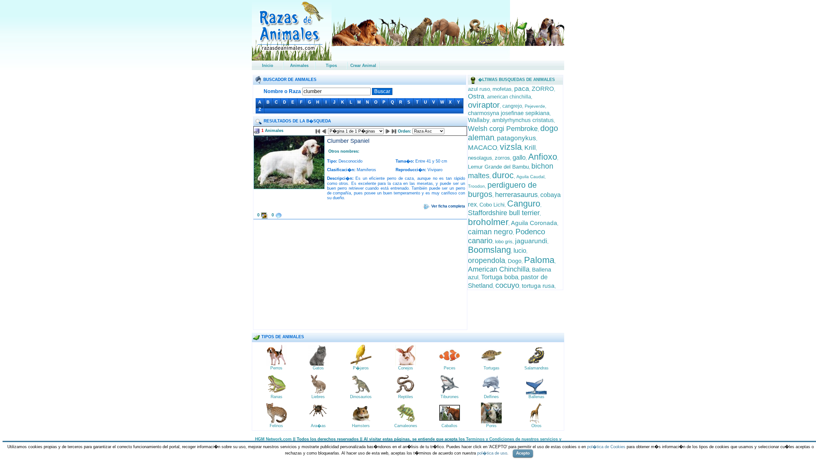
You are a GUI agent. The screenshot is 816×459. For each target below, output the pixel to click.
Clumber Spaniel (348, 141)
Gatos (318, 368)
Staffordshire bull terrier (504, 213)
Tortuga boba (499, 276)
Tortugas (491, 368)
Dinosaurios (361, 396)
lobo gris (504, 241)
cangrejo (512, 106)
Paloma (539, 260)
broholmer (488, 222)
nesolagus (480, 158)
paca (521, 88)
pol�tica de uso (492, 453)
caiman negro (490, 232)
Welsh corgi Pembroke (503, 129)
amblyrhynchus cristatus (523, 120)
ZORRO (543, 88)
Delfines (491, 396)
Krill (530, 147)
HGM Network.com (273, 439)
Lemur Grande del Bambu (498, 167)
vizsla (511, 147)
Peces (449, 368)
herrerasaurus (516, 195)
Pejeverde (535, 106)
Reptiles (405, 396)
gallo (519, 157)
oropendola (486, 260)
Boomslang (489, 250)
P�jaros (361, 368)
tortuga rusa (538, 285)
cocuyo (507, 285)
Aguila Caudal (530, 176)
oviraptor (484, 105)
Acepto (523, 453)
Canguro (523, 203)
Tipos (331, 65)
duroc (503, 175)
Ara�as (318, 425)
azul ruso (479, 89)
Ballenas (536, 396)
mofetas (502, 89)
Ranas (276, 396)
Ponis (491, 425)
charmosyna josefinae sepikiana (509, 113)
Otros (536, 425)
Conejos (405, 368)
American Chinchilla (498, 269)
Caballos (449, 425)
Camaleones (405, 425)
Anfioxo (542, 157)
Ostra (476, 96)
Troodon (476, 186)
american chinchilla (509, 96)
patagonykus (516, 138)
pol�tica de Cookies (606, 446)
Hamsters (361, 425)
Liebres (318, 396)
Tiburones (450, 396)
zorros (502, 158)
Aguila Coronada (534, 223)
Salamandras (536, 368)
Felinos (276, 425)
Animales (299, 65)
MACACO (482, 147)
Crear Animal (363, 65)
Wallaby (479, 120)
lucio (520, 250)
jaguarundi (531, 240)
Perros (276, 368)
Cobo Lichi (492, 205)
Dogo (514, 261)
